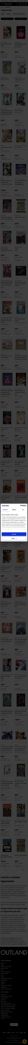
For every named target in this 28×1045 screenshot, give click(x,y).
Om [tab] (23, 509)
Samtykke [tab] (5, 509)
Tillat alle (14, 534)
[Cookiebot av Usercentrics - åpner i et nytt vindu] (20, 506)
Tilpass (13, 538)
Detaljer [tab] (14, 509)
